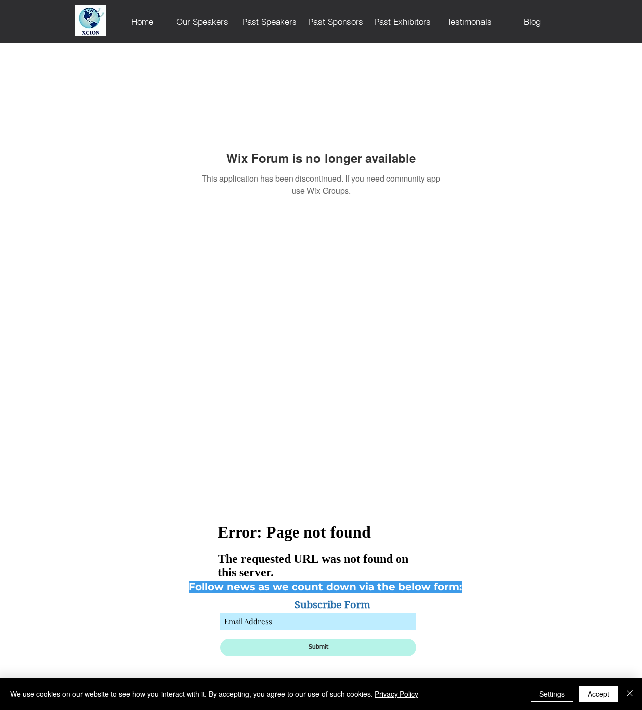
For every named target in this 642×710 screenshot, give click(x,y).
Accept (598, 694)
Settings (552, 694)
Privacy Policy (396, 694)
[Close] (630, 694)
